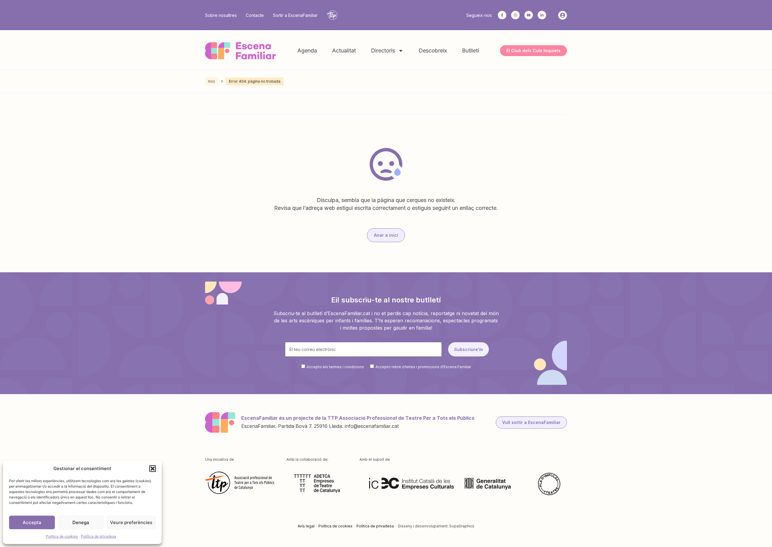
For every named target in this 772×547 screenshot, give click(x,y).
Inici (211, 81)
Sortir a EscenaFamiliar (295, 15)
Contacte (255, 15)
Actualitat (344, 50)
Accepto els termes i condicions (335, 367)
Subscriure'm (468, 349)
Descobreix (433, 50)
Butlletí (470, 50)
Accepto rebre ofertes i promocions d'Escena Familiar (423, 367)
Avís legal (306, 526)
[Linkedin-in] (542, 15)
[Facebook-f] (502, 15)
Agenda (307, 50)
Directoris (383, 50)
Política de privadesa (98, 536)
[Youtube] (528, 15)
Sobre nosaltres (221, 15)
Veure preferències (131, 522)
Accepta (32, 522)
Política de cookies (62, 536)
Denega (80, 522)
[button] (153, 469)
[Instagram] (515, 15)
